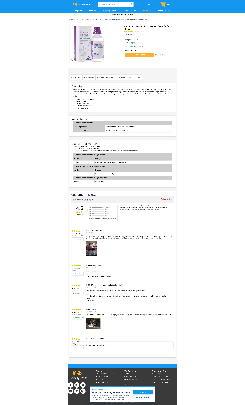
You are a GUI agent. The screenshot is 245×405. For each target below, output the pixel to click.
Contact (139, 4)
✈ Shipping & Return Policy (162, 379)
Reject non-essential (143, 397)
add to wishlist (159, 55)
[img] (128, 32)
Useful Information (105, 77)
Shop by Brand (110, 10)
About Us (99, 379)
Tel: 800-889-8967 (103, 376)
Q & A (138, 77)
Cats (91, 10)
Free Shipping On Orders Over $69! (122, 14)
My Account (151, 4)
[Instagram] (76, 385)
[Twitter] (83, 385)
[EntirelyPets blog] (83, 391)
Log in (126, 373)
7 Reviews (136, 32)
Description (76, 77)
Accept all (143, 392)
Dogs (77, 10)
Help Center (156, 373)
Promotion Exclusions (160, 382)
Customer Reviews (124, 77)
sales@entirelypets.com (105, 373)
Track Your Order (102, 382)
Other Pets (163, 10)
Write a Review (166, 199)
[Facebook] (70, 385)
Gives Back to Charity (160, 376)
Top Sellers (129, 10)
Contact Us (102, 371)
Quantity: (129, 50)
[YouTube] (70, 391)
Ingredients (89, 77)
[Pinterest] (76, 391)
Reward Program (130, 379)
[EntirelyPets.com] (81, 4)
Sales (145, 10)
